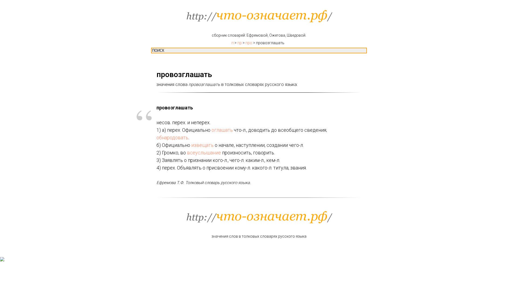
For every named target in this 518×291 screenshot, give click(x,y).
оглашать (222, 130)
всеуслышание (204, 152)
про (249, 43)
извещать (202, 145)
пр (239, 43)
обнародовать (172, 137)
